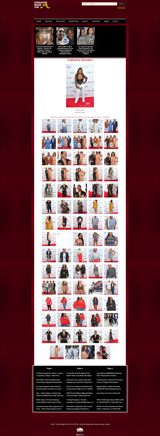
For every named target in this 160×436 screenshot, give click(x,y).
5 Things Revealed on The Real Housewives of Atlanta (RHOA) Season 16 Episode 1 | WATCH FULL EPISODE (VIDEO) (79, 403)
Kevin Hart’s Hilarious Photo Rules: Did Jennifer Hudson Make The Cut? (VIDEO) (79, 388)
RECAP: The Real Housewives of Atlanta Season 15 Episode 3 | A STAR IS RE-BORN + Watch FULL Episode (110, 408)
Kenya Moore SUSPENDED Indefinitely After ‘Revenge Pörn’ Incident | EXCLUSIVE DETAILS (109, 375)
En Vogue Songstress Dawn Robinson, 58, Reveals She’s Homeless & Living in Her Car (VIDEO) (85, 50)
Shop (115, 21)
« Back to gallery (80, 110)
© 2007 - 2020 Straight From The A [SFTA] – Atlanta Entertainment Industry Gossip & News (80, 424)
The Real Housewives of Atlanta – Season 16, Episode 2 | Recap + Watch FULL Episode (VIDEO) (44, 50)
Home (38, 21)
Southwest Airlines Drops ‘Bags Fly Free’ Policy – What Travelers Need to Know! (49, 407)
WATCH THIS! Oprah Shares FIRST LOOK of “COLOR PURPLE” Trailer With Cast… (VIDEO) (110, 402)
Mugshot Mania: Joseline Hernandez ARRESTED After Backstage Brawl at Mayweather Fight (109, 389)
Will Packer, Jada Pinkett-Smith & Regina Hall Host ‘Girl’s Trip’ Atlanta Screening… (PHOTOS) (80, 117)
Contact (96, 21)
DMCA (106, 21)
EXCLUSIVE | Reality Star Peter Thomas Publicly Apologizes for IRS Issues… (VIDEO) (79, 408)
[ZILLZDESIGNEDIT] (80, 431)
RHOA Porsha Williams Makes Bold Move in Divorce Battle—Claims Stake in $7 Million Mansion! (79, 395)
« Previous (77, 112)
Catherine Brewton (80, 60)
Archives (60, 21)
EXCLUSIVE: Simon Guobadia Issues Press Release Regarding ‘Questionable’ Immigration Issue (65, 50)
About (85, 21)
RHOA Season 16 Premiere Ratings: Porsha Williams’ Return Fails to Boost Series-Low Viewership (48, 402)
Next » (84, 112)
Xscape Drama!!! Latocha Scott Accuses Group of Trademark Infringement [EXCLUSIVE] (110, 382)
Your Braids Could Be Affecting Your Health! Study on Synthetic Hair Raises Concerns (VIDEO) (79, 375)
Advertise (74, 21)
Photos (48, 21)
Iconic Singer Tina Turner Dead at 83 (108, 393)
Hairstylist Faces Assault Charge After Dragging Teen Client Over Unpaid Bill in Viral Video (79, 382)
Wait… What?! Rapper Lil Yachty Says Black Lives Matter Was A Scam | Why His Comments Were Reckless (49, 395)
